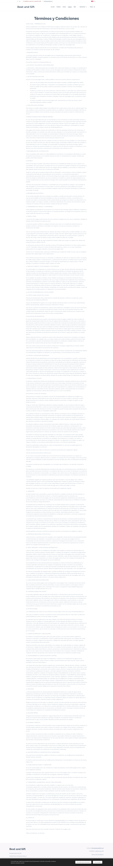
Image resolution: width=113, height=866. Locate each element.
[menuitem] (53, 7)
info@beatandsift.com (48, 1)
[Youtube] (20, 1)
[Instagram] (18, 1)
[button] (83, 7)
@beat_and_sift (99, 851)
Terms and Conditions (98, 854)
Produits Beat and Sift (15, 853)
